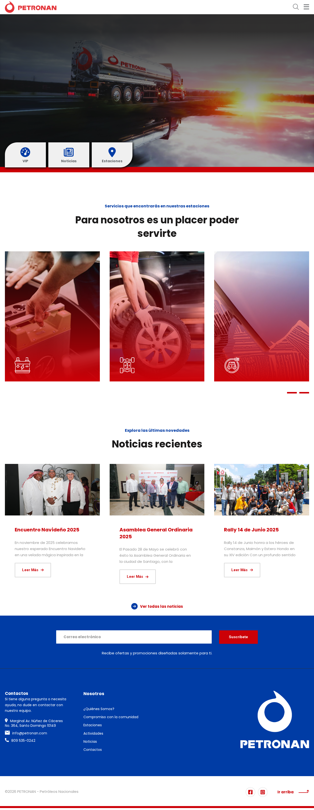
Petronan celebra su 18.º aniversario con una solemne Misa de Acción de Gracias (51, 536)
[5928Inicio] (52, 489)
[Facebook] (250, 792)
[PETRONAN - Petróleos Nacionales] (30, 7)
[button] (292, 392)
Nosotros (93, 693)
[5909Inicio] (157, 489)
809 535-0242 (23, 740)
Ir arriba (285, 792)
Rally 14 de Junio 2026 (251, 529)
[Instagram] (263, 792)
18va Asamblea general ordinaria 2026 (149, 533)
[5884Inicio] (261, 489)
